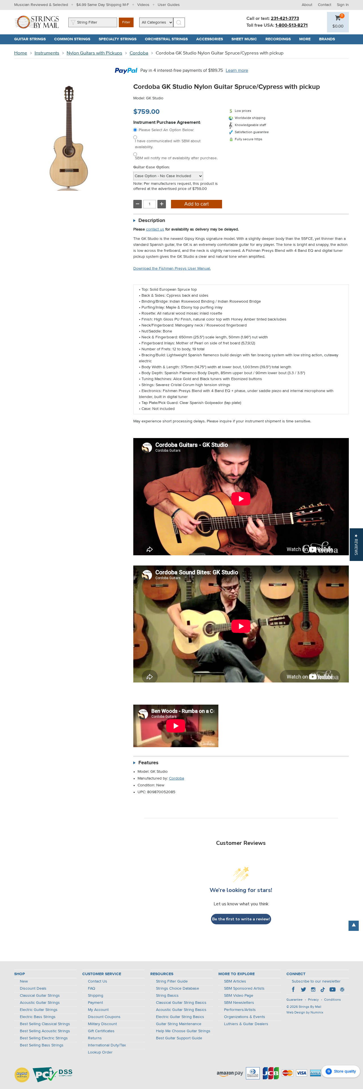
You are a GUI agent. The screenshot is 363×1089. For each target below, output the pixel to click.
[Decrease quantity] (137, 204)
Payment (95, 1003)
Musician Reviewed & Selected (41, 5)
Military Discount (102, 1024)
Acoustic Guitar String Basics (181, 1010)
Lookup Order (100, 1052)
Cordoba (139, 53)
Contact (324, 5)
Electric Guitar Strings (39, 1010)
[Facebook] (294, 990)
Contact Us (97, 981)
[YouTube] (332, 990)
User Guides (169, 5)
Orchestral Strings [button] (168, 39)
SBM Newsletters (239, 1003)
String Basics (167, 996)
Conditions (332, 1000)
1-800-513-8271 (291, 25)
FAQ (91, 988)
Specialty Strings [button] (120, 39)
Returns (95, 1038)
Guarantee (294, 1000)
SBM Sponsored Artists (244, 988)
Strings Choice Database (177, 988)
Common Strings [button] (74, 39)
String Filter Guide (172, 981)
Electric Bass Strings (38, 1017)
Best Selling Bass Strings (42, 1045)
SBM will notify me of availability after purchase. (176, 158)
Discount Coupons (104, 1017)
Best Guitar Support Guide (179, 1038)
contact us (155, 229)
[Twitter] (303, 990)
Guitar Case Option (151, 167)
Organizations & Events (244, 1017)
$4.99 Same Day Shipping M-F (102, 5)
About (307, 5)
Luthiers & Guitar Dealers (246, 1024)
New (24, 981)
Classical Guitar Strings (40, 996)
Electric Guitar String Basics (180, 1017)
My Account (98, 1010)
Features (148, 762)
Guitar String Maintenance (178, 1024)
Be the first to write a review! (241, 919)
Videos (143, 5)
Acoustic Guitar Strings (40, 1003)
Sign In (343, 5)
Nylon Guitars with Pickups (94, 53)
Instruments (47, 53)
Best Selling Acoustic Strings (45, 1031)
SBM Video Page (238, 996)
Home (20, 53)
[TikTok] (322, 990)
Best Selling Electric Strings (44, 1038)
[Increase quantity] (161, 204)
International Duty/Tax (107, 1045)
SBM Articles (235, 981)
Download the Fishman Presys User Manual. (172, 269)
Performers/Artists (240, 1010)
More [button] (307, 39)
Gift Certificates (101, 1031)
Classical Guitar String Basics (181, 1003)
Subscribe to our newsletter (316, 981)
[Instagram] (313, 990)
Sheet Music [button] (246, 39)
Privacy (313, 1000)
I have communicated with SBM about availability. (168, 144)
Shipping (95, 996)
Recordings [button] (280, 39)
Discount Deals (33, 988)
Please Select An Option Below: (166, 130)
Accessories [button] (211, 39)
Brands (327, 39)
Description (151, 220)
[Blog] (342, 990)
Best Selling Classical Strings (45, 1024)
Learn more (237, 70)
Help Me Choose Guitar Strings (183, 1031)
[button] (338, 26)
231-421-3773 (285, 18)
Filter (126, 22)
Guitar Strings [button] (32, 39)
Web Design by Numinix (304, 1012)
